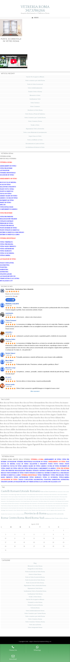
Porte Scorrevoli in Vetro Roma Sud (60, 505)
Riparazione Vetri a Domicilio (35, 129)
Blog (35, 563)
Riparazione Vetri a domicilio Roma (35, 585)
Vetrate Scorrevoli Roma (35, 605)
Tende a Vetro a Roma (61, 518)
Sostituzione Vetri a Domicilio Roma (35, 591)
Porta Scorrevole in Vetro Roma (35, 571)
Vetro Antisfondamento (35, 88)
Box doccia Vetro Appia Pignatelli (26, 444)
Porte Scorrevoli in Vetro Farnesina (55, 499)
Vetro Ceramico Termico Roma (35, 622)
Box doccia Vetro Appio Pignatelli (19, 439)
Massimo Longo (10, 368)
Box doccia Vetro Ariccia (28, 421)
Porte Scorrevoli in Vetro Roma (31, 505)
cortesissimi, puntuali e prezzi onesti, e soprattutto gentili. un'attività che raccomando (41, 336)
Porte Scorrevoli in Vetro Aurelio (62, 491)
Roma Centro (9, 517)
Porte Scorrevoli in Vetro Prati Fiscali (37, 503)
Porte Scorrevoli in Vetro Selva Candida (46, 508)
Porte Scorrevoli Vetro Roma (35, 583)
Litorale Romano (30, 491)
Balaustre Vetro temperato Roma (46, 406)
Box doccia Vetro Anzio (9, 403)
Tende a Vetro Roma (35, 597)
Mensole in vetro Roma (35, 566)
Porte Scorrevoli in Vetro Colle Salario (24, 499)
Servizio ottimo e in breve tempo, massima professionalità (33, 381)
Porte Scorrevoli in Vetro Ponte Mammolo (20, 503)
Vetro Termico (35, 103)
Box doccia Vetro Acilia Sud (57, 409)
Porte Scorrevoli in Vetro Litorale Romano (21, 501)
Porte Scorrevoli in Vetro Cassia (58, 496)
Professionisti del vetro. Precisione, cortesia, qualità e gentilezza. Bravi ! (37, 364)
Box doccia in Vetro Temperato (54, 430)
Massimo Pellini (10, 339)
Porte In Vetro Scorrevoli (35, 84)
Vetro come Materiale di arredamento (35, 132)
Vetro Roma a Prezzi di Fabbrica (35, 114)
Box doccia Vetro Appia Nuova (20, 406)
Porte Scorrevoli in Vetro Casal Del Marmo (58, 494)
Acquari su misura (7, 412)
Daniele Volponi (10, 353)
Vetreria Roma (35, 608)
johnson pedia (9, 384)
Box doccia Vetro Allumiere (11, 433)
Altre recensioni (35, 391)
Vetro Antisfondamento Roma (35, 610)
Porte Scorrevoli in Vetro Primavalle (52, 503)
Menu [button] (36, 17)
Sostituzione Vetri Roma (35, 594)
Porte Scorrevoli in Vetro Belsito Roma (28, 494)
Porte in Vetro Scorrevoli (48, 491)
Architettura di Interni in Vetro (35, 147)
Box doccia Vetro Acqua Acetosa (29, 436)
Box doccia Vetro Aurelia (35, 409)
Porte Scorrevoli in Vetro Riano (17, 505)
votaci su (9, 300)
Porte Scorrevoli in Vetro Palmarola (54, 501)
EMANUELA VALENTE (12, 304)
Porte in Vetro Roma (35, 574)
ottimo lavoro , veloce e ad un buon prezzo (28, 317)
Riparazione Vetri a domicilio (55, 514)
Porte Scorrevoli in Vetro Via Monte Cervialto (14, 514)
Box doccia (52, 442)
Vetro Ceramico (35, 106)
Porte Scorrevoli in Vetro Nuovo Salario (38, 501)
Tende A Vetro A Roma (35, 91)
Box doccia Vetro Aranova (35, 427)
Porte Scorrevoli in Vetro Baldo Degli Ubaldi (10, 494)
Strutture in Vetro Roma (35, 110)
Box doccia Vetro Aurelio (30, 418)
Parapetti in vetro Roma (35, 569)
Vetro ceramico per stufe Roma (35, 80)
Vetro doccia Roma (35, 624)
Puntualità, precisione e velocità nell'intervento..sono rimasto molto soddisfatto (39, 357)
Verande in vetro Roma (35, 602)
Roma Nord (24, 517)
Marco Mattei (9, 360)
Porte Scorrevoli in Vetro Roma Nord (45, 505)
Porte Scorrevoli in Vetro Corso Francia (40, 499)
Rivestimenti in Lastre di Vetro (35, 143)
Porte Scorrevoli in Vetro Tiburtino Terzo (29, 510)
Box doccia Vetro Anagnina (25, 415)
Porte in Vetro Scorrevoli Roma (35, 577)
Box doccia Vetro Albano (51, 418)
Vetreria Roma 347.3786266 (35, 8)
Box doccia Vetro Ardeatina (16, 442)
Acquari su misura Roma (39, 424)
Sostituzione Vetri (35, 99)
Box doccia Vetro (20, 448)
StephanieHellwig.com (45, 641)
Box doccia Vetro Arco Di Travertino (54, 421)
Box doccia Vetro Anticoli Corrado (14, 424)
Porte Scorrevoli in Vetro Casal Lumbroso (9, 496)
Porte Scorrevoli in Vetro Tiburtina (13, 510)
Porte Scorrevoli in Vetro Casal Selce (43, 496)
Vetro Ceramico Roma (35, 121)
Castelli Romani (10, 491)
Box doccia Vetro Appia (38, 442)
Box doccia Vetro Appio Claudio (49, 415)
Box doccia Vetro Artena (48, 412)
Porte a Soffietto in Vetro (35, 140)
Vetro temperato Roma (35, 627)
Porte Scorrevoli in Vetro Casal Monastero (27, 496)
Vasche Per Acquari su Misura (35, 77)
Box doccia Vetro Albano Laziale (36, 433)
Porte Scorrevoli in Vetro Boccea (42, 494)
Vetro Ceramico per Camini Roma (35, 117)
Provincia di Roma (35, 513)
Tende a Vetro (35, 125)
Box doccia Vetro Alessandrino (32, 403)
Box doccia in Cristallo (15, 427)
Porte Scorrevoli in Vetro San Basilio (8, 508)
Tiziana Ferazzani (10, 320)
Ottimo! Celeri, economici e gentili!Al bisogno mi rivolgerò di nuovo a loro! (37, 388)
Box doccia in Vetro (54, 427)
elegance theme (33, 641)
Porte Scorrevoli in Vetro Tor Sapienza (47, 510)
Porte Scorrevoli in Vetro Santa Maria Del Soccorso (27, 508)
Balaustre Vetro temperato (26, 412)
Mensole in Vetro (35, 95)
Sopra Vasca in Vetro (35, 136)
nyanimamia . (9, 313)
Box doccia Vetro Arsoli (50, 444)
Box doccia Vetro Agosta (43, 439)
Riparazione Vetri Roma (35, 588)
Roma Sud (38, 517)
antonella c (8, 332)
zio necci (8, 377)
